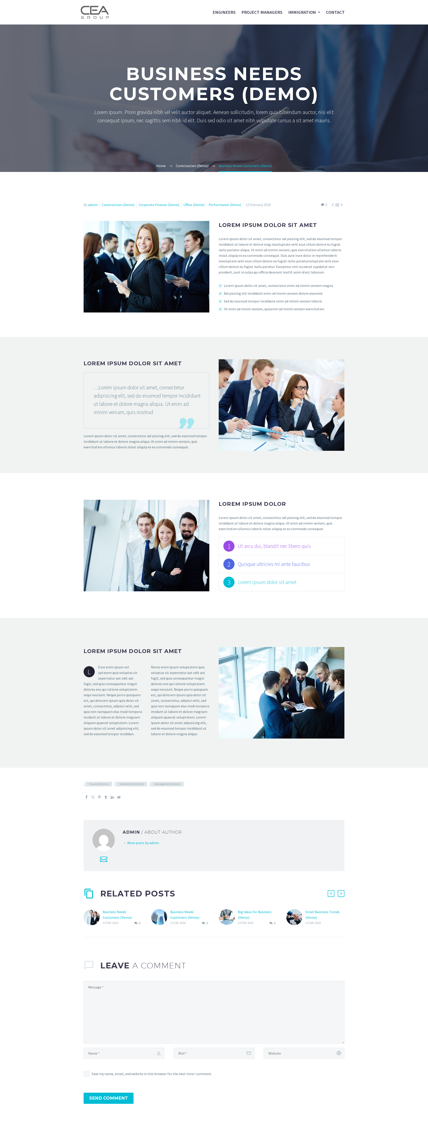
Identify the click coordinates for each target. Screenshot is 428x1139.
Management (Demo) (167, 784)
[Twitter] (93, 797)
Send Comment (108, 1098)
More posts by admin (143, 843)
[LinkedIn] (112, 797)
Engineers (224, 12)
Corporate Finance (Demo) (159, 204)
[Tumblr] (106, 797)
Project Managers (261, 12)
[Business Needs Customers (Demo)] (93, 917)
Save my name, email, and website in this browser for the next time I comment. (152, 1074)
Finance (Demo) (99, 784)
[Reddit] (119, 797)
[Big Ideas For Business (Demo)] (228, 917)
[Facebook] (86, 797)
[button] (331, 893)
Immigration (302, 12)
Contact (335, 12)
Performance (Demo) (225, 204)
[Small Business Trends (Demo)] (295, 917)
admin (93, 204)
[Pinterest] (99, 797)
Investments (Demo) (131, 784)
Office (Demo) (193, 204)
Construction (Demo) (118, 204)
